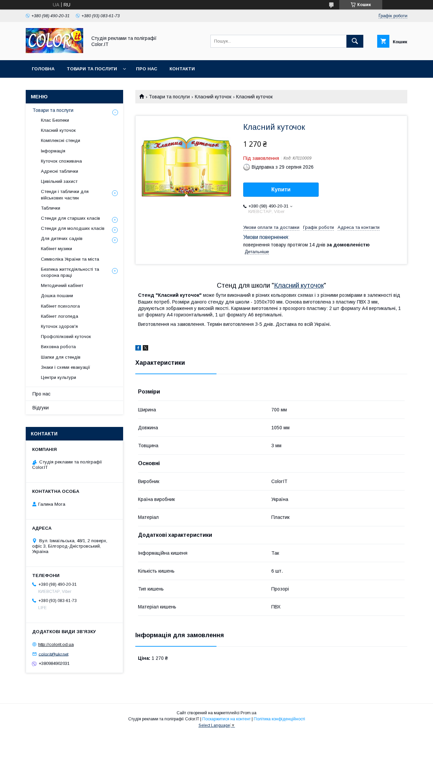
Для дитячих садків (62, 238)
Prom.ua (248, 713)
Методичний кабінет (62, 285)
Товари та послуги (92, 68)
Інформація (53, 150)
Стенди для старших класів (70, 218)
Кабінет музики (56, 248)
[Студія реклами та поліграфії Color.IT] (54, 51)
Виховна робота (58, 346)
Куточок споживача (61, 161)
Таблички (50, 208)
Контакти (182, 68)
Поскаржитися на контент (226, 719)
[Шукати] (354, 41)
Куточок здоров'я (59, 326)
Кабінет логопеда (59, 316)
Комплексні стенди (60, 140)
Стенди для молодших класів (73, 228)
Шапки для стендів (61, 357)
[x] (145, 349)
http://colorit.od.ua (56, 644)
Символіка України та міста (70, 259)
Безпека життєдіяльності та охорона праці (70, 272)
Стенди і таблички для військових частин (65, 194)
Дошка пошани (57, 295)
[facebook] (138, 349)
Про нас (146, 68)
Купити (281, 189)
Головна (43, 68)
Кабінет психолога (60, 306)
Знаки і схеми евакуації (65, 367)
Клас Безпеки (55, 120)
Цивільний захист (59, 181)
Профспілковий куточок (66, 336)
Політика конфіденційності (279, 719)
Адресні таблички (59, 171)
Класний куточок (213, 96)
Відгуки (40, 407)
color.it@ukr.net (53, 653)
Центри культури (58, 377)
